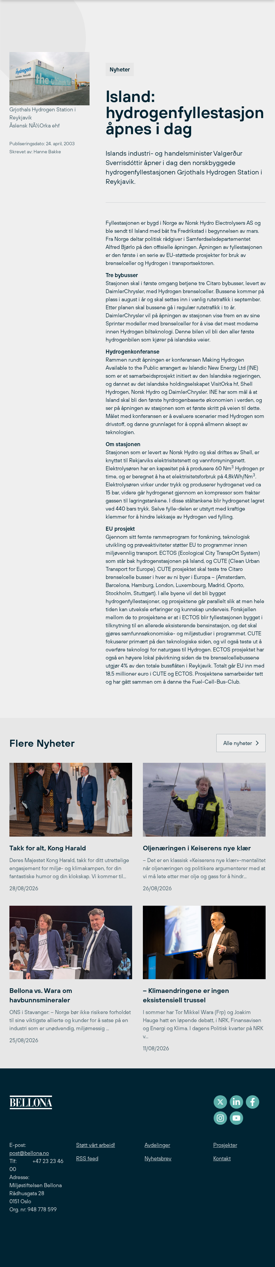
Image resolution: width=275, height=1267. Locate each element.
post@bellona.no (29, 1153)
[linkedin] (236, 1102)
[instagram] (220, 1118)
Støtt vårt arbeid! (95, 1145)
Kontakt (222, 1158)
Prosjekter (225, 1145)
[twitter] (220, 1102)
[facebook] (252, 1102)
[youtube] (236, 1118)
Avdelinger (157, 1145)
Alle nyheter (237, 743)
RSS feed (87, 1158)
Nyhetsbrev (158, 1158)
